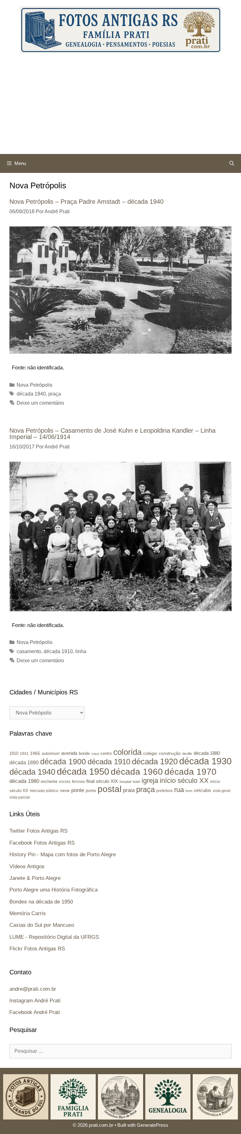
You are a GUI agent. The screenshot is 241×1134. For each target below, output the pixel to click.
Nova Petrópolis (34, 385)
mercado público (44, 791)
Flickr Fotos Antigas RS (37, 949)
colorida (127, 752)
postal (109, 789)
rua (179, 790)
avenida (69, 753)
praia (129, 790)
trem (188, 791)
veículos (202, 790)
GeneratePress (152, 1125)
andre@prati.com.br (32, 989)
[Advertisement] (120, 107)
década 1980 (24, 781)
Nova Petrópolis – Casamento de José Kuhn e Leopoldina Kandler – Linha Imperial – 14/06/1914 (112, 433)
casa (95, 753)
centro (106, 753)
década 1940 (31, 393)
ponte (77, 790)
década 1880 (207, 753)
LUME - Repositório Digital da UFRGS (54, 937)
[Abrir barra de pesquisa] (231, 163)
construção (170, 753)
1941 (24, 753)
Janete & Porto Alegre (35, 878)
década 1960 (137, 772)
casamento (29, 651)
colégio (150, 753)
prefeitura (164, 791)
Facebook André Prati (34, 1012)
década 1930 (205, 761)
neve (65, 790)
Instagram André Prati (35, 1001)
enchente (49, 781)
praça (54, 393)
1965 (35, 753)
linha (80, 651)
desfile (187, 753)
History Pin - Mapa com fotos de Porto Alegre (62, 855)
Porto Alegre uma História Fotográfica (53, 890)
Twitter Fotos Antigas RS (38, 831)
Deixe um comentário (40, 403)
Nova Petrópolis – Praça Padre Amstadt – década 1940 (86, 201)
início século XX (184, 780)
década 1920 (155, 761)
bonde (84, 753)
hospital (125, 782)
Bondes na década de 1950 (41, 902)
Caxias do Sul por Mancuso (41, 925)
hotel (136, 782)
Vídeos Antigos (27, 866)
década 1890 (24, 762)
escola (64, 781)
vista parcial (19, 797)
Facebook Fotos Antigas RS (42, 843)
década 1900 (63, 761)
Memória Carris (27, 913)
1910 (13, 753)
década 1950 (83, 771)
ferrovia (78, 781)
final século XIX (102, 781)
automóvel (51, 753)
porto (91, 790)
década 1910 (58, 651)
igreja (150, 780)
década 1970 (190, 772)
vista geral (221, 791)
